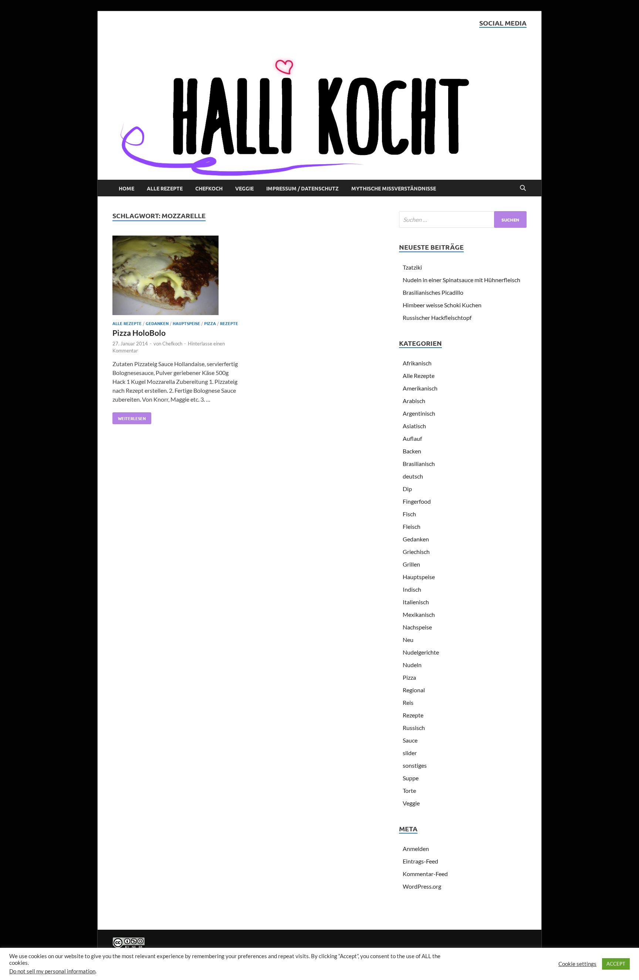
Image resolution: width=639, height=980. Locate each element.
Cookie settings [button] (577, 964)
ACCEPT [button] (615, 964)
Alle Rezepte (165, 188)
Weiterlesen (129, 416)
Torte (409, 790)
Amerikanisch (420, 388)
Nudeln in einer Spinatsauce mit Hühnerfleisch (461, 279)
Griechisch (416, 551)
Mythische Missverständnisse (393, 188)
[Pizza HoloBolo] (176, 276)
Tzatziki (412, 267)
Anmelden (416, 848)
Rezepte (229, 323)
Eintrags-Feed (420, 861)
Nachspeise (417, 627)
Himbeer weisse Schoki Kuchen (442, 304)
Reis (408, 702)
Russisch (414, 727)
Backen (412, 450)
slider (410, 752)
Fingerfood (417, 501)
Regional (414, 689)
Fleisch (411, 526)
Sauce (410, 740)
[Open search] (522, 188)
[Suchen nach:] (463, 219)
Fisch (409, 513)
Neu (408, 639)
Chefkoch (209, 188)
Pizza (210, 323)
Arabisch (414, 400)
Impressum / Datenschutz (302, 188)
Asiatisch (414, 425)
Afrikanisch (417, 362)
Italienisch (416, 601)
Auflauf (412, 438)
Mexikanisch (419, 614)
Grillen (411, 564)
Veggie (244, 188)
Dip (407, 488)
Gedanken (157, 323)
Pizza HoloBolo (139, 332)
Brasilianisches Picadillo (433, 292)
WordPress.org (422, 886)
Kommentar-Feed (425, 873)
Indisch (412, 589)
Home (126, 188)
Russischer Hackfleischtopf (437, 317)
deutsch (413, 476)
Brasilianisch (419, 463)
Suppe (411, 777)
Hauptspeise (186, 323)
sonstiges (415, 765)
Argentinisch (419, 413)
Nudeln (412, 664)
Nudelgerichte (421, 652)
